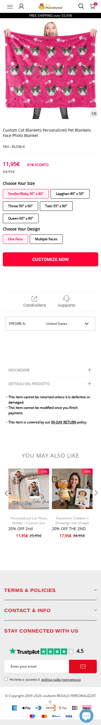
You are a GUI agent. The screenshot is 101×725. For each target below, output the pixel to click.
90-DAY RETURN (63, 422)
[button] (5, 503)
